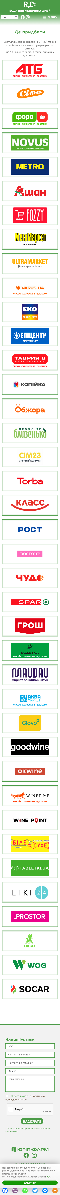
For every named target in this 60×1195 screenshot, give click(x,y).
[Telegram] (35, 1190)
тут (48, 1176)
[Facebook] (5, 1190)
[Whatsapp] (25, 1190)
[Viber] (15, 1190)
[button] (9, 17)
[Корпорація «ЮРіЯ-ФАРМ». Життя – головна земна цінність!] (30, 1149)
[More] (55, 1190)
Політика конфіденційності (30, 1163)
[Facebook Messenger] (45, 1190)
